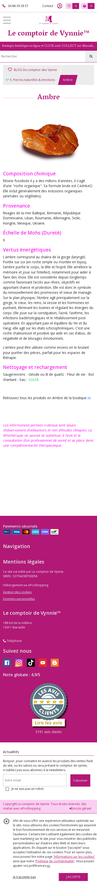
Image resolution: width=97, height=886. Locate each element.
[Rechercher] (91, 56)
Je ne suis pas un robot (27, 789)
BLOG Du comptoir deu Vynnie (35, 70)
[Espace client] (60, 6)
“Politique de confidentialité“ (55, 861)
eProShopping (30, 808)
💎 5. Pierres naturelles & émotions (30, 80)
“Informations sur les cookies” (74, 857)
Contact (47, 6)
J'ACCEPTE (73, 877)
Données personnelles (19, 599)
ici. (89, 397)
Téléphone (14, 641)
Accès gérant (81, 808)
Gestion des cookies (17, 592)
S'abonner (80, 780)
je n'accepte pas (24, 877)
